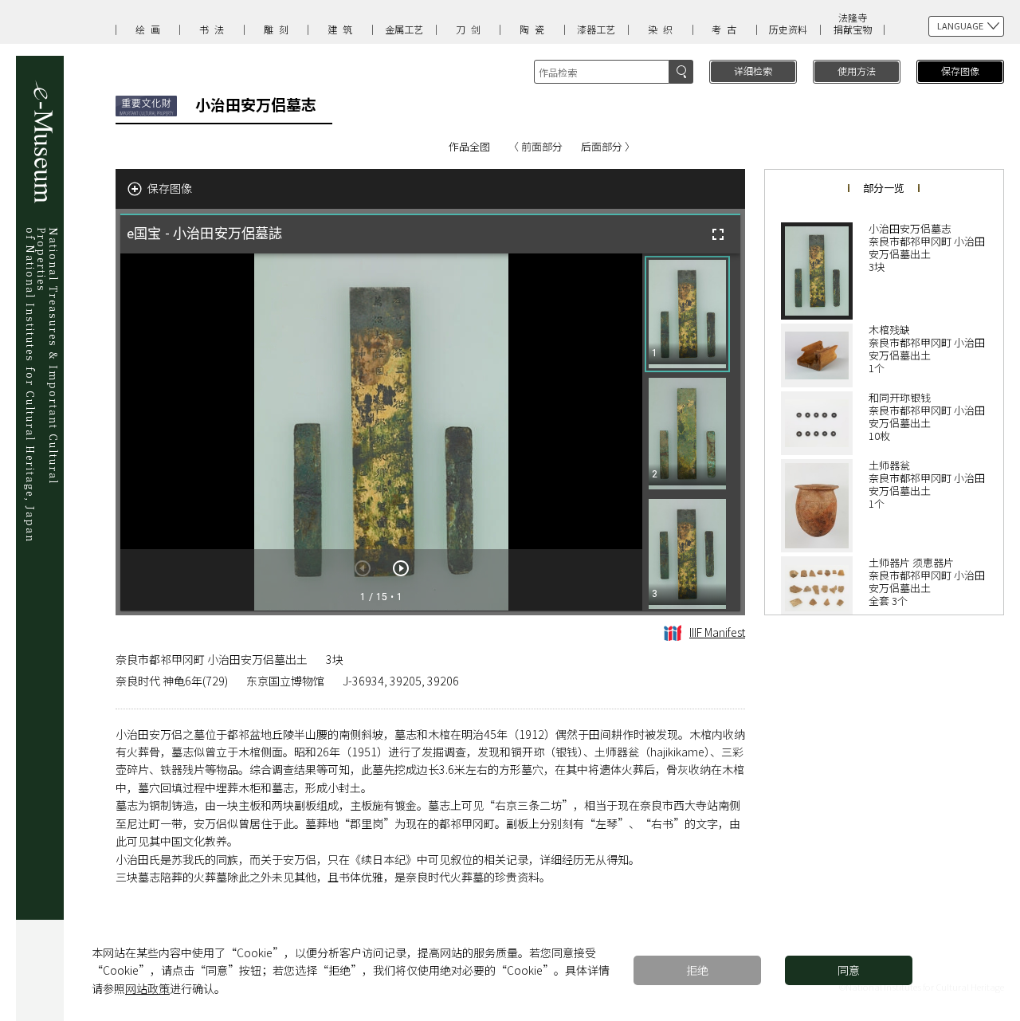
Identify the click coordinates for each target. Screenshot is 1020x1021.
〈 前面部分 (535, 146)
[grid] (691, 432)
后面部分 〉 (608, 146)
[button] (687, 314)
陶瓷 (535, 29)
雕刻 (279, 29)
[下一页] (401, 568)
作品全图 (469, 146)
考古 (727, 29)
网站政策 (147, 988)
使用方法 (857, 70)
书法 (214, 29)
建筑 (343, 29)
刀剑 (471, 29)
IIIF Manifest (717, 632)
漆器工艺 (596, 29)
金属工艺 (404, 29)
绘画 (150, 29)
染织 (663, 29)
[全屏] (718, 234)
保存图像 (960, 70)
